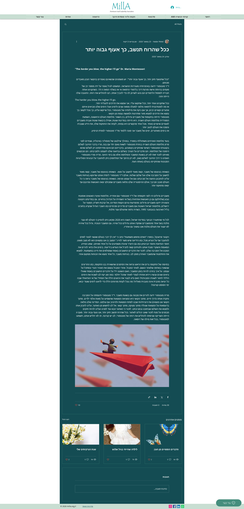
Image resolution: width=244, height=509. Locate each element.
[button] (65, 24)
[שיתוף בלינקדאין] (155, 397)
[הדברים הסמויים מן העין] (163, 434)
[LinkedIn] (178, 506)
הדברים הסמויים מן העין (166, 449)
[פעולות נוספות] (76, 41)
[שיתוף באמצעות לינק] (149, 397)
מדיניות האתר (87, 506)
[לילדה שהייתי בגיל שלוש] (122, 434)
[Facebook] (174, 506)
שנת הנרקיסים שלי (86, 449)
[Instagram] (170, 506)
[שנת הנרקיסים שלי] (80, 434)
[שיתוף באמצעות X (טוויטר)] (161, 397)
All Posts (178, 24)
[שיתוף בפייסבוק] (168, 397)
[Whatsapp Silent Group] (182, 506)
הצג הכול (65, 419)
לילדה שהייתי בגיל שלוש (124, 449)
